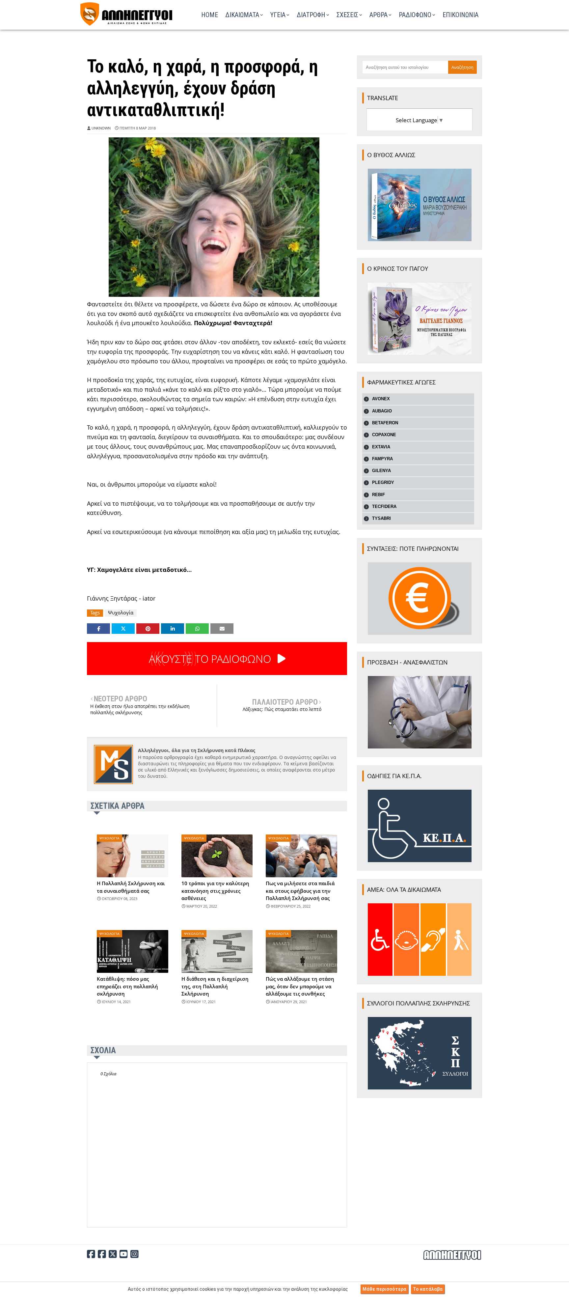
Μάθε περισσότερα (384, 1289)
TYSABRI (381, 518)
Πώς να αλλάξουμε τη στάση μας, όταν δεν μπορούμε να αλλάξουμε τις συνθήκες (300, 986)
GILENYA (381, 470)
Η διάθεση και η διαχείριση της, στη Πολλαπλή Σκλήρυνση (215, 986)
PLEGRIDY (383, 482)
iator (149, 598)
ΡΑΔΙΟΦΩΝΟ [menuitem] (415, 15)
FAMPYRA (382, 458)
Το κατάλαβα (428, 1289)
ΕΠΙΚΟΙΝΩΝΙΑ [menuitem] (460, 15)
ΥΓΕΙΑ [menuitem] (277, 15)
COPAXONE (384, 434)
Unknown (101, 128)
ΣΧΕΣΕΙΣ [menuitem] (347, 15)
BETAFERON (385, 422)
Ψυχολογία (120, 612)
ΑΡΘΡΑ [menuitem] (378, 15)
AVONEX (381, 398)
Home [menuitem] (209, 15)
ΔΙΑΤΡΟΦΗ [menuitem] (311, 15)
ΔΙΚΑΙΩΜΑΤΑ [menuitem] (242, 15)
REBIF (378, 494)
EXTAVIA (381, 446)
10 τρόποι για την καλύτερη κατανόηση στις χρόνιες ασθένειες (215, 890)
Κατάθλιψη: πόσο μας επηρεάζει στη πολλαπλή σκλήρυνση (127, 986)
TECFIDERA (384, 506)
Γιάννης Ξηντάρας (112, 598)
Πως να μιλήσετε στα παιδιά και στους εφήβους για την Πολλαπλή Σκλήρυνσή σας (300, 890)
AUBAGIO (382, 411)
